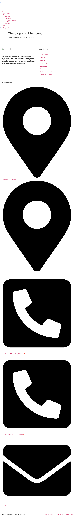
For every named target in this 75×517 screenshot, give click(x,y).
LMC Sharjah (6, 13)
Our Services (6, 16)
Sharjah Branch (44, 54)
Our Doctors (6, 23)
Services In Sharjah (11, 20)
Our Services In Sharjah (46, 72)
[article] (19, 59)
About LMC (6, 22)
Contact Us (43, 69)
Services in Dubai (10, 18)
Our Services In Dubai (46, 74)
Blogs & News (44, 63)
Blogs (4, 25)
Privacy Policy (49, 514)
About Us (42, 60)
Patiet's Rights (70, 514)
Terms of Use (59, 514)
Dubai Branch (6, 15)
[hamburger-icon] (1, 11)
